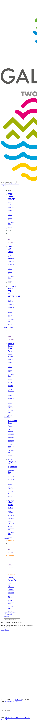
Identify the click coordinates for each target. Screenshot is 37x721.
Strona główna (5, 630)
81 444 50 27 (4, 185)
